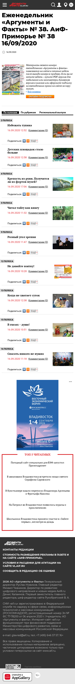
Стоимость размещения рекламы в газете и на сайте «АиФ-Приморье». (36, 556)
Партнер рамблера (33, 667)
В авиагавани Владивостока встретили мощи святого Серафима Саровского (37, 478)
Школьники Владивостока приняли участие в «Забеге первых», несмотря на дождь (38, 520)
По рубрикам (28, 112)
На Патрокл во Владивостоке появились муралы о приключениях (37, 506)
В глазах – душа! (19, 324)
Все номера (34, 91)
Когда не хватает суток (24, 295)
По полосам (10, 112)
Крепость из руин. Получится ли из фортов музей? (28, 180)
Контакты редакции (18, 549)
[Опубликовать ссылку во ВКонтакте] (24, 140)
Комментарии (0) (38, 130)
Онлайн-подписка (40, 96)
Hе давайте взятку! (21, 266)
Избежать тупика (20, 125)
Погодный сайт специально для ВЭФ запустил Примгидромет (37, 464)
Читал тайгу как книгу (23, 208)
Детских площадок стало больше (25, 150)
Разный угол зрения (22, 237)
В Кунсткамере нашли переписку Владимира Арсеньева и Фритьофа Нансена (37, 492)
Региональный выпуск (52, 112)
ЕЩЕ (34, 140)
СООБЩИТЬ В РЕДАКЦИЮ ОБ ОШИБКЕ (29, 570)
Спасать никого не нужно (26, 354)
